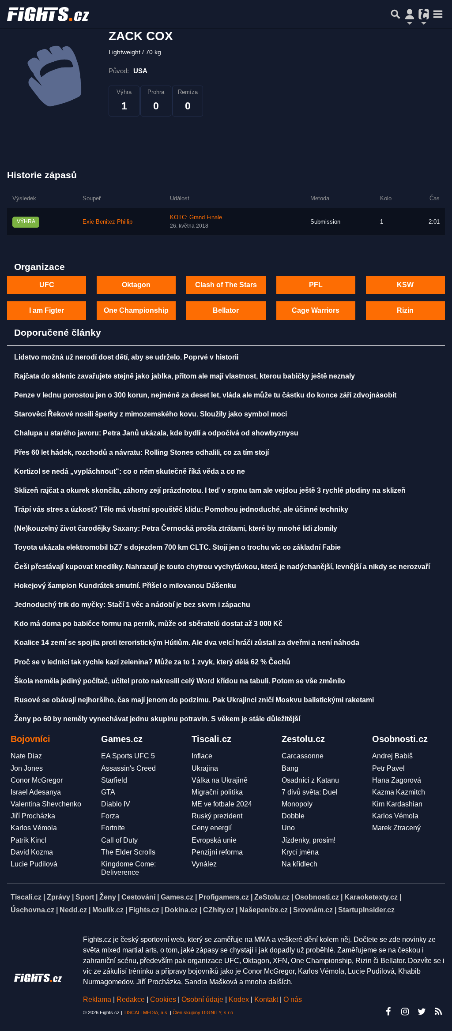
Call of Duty (119, 840)
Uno (288, 828)
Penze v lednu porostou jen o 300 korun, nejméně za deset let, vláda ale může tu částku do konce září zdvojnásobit (205, 395)
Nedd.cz (73, 910)
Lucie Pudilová (34, 864)
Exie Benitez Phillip (107, 222)
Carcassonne (303, 756)
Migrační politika (217, 792)
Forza (110, 816)
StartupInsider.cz (366, 910)
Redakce (131, 999)
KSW (405, 285)
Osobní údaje (202, 999)
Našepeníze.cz (263, 910)
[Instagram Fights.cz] (404, 1011)
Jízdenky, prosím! (308, 840)
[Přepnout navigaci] (410, 14)
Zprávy (58, 897)
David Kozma (32, 852)
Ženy (107, 897)
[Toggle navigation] (438, 14)
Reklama (97, 999)
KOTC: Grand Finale (196, 217)
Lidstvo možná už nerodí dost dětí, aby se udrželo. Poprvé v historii (126, 357)
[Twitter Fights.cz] (421, 1011)
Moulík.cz (108, 910)
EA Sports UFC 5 (128, 756)
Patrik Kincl (28, 840)
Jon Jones (27, 768)
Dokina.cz (181, 910)
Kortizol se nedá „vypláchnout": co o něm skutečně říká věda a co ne (129, 471)
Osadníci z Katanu (310, 780)
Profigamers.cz (224, 897)
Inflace (202, 756)
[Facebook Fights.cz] (388, 1011)
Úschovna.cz (32, 910)
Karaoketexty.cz (371, 897)
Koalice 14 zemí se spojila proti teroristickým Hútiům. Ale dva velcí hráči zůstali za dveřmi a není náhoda (186, 642)
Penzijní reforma (217, 852)
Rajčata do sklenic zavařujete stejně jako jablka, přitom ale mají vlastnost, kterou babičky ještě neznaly (184, 376)
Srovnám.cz (313, 910)
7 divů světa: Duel (310, 792)
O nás (292, 999)
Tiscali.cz (26, 897)
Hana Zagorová (396, 780)
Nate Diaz (26, 756)
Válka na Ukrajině (220, 780)
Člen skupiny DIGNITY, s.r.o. (203, 1012)
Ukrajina (205, 768)
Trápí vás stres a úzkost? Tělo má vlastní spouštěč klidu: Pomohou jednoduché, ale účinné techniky (181, 509)
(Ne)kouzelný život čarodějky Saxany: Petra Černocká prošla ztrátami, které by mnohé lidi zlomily (175, 528)
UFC (46, 285)
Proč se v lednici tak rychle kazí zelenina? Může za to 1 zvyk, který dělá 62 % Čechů (152, 662)
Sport (84, 897)
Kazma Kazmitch (398, 792)
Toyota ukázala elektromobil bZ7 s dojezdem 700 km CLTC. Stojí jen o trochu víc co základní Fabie (177, 547)
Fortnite (113, 828)
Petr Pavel (388, 768)
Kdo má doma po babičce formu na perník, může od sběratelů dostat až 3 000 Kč (148, 623)
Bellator (226, 310)
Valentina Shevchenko (46, 804)
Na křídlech (299, 864)
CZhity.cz (218, 910)
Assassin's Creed (128, 768)
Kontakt (267, 999)
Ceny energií (212, 828)
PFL (316, 285)
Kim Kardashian (397, 804)
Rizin (405, 310)
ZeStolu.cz (272, 897)
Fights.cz (144, 910)
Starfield (114, 780)
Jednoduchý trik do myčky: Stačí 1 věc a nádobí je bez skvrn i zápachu (132, 604)
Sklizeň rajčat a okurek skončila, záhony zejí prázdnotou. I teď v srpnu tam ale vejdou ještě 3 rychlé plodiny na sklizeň (210, 490)
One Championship (136, 310)
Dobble (293, 816)
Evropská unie (214, 840)
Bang (290, 768)
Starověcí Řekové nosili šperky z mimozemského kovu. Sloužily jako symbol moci (150, 414)
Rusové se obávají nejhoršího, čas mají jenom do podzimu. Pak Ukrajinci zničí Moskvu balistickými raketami (194, 700)
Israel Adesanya (36, 792)
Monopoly (297, 804)
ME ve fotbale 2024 (222, 804)
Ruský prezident (217, 816)
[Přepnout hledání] (395, 14)
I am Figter (46, 310)
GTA (108, 792)
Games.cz (177, 897)
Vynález (204, 864)
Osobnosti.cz (317, 897)
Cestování (138, 897)
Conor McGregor (37, 780)
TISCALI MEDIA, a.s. (146, 1012)
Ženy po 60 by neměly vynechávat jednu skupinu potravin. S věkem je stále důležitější (157, 719)
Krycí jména (300, 852)
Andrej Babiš (392, 756)
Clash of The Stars (226, 285)
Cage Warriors (315, 310)
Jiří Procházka (33, 816)
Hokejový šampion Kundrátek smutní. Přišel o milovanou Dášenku (125, 585)
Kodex (240, 999)
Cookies (163, 999)
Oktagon (136, 285)
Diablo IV (115, 804)
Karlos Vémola (34, 828)
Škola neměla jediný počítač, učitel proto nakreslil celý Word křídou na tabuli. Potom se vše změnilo (179, 681)
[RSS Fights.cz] (438, 1011)
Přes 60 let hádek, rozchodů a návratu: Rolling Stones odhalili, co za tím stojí (141, 452)
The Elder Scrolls (128, 852)
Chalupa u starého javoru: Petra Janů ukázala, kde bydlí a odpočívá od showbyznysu (156, 433)
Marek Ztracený (396, 828)
